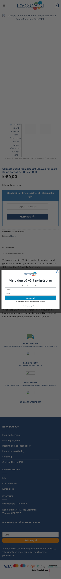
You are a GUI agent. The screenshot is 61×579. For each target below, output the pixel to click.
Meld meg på (30, 298)
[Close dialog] (57, 271)
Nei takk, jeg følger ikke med (30, 306)
